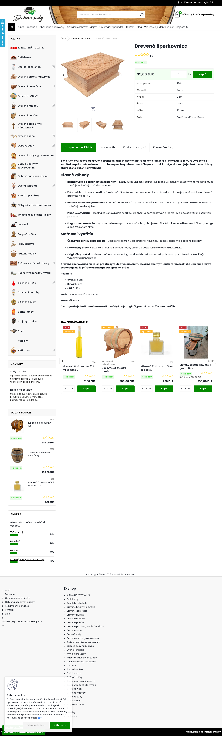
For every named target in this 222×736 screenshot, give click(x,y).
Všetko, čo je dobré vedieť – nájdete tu (166, 27)
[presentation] (64, 75)
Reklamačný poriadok (111, 27)
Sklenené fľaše (27, 282)
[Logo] (28, 14)
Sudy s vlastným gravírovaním (28, 165)
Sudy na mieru (18, 371)
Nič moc (14, 550)
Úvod (63, 38)
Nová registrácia (205, 2)
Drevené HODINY (28, 96)
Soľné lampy (26, 311)
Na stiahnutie (107, 147)
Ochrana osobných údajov (82, 27)
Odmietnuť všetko (35, 725)
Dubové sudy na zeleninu (33, 176)
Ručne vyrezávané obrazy (33, 263)
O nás (21, 27)
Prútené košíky (27, 253)
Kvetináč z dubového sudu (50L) (38, 454)
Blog (139, 27)
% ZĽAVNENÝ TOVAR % (31, 47)
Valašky (23, 341)
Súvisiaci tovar (133, 147)
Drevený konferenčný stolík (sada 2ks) (195, 366)
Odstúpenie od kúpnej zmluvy (203, 731)
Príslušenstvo (26, 244)
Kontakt (130, 27)
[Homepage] (11, 27)
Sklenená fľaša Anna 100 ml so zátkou (40, 484)
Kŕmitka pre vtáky (29, 195)
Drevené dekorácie (29, 86)
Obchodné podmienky (51, 27)
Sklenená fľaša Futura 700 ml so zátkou (78, 368)
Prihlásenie (186, 2)
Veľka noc (24, 350)
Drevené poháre (27, 115)
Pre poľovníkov (27, 234)
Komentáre (162, 147)
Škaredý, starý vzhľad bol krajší (27, 559)
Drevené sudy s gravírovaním (36, 155)
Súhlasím (60, 725)
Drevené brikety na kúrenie (34, 76)
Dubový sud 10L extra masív (114, 369)
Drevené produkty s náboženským (30, 125)
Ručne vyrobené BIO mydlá (34, 273)
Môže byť (14, 541)
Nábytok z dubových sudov (34, 205)
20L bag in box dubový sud (39, 424)
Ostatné (23, 224)
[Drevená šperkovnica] (93, 75)
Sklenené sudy (26, 302)
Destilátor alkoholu (29, 67)
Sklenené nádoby (28, 292)
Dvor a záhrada (27, 185)
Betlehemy (24, 57)
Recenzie (32, 27)
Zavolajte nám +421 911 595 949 (23, 732)
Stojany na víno (27, 321)
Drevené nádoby (28, 106)
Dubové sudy (26, 145)
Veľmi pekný (16, 532)
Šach (21, 331)
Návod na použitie (21, 389)
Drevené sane (26, 136)
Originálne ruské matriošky (34, 215)
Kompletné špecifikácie (78, 147)
